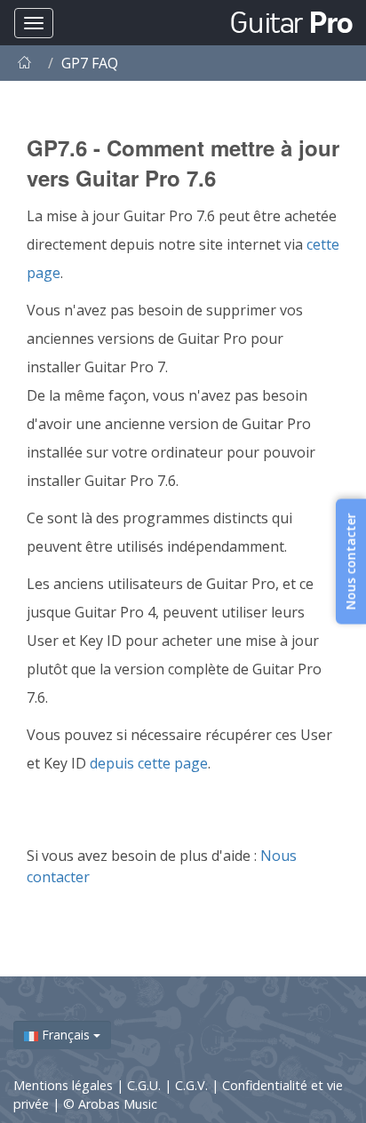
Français (65, 1034)
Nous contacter (350, 562)
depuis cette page (149, 763)
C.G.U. (145, 1085)
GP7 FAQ (89, 63)
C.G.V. (193, 1085)
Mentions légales (64, 1085)
